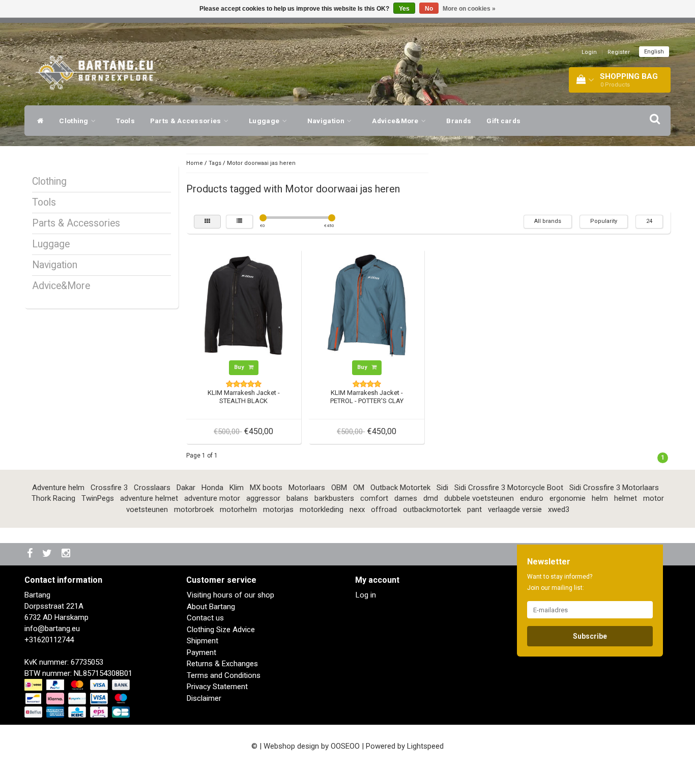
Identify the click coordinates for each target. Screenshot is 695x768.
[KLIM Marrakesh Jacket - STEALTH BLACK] (244, 305)
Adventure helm (58, 487)
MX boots (266, 487)
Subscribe (590, 636)
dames (405, 498)
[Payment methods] (78, 698)
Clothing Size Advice (221, 629)
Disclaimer (204, 698)
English (654, 51)
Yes (404, 8)
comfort (374, 498)
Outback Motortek (400, 487)
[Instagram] (67, 554)
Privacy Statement (217, 686)
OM (358, 487)
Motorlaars (306, 487)
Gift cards (503, 121)
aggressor (263, 498)
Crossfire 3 (109, 487)
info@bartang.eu (52, 628)
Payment (201, 652)
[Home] (37, 120)
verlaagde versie (515, 509)
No (429, 8)
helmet (625, 498)
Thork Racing (53, 498)
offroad (384, 509)
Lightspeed (425, 746)
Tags (215, 163)
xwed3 (558, 509)
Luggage (265, 121)
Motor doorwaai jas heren (261, 163)
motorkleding (321, 509)
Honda (212, 487)
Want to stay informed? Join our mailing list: (559, 582)
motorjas (278, 509)
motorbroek (194, 509)
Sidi (442, 487)
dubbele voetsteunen (479, 498)
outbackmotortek (432, 509)
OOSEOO (345, 746)
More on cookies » (469, 8)
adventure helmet (149, 498)
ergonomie (567, 498)
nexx (357, 509)
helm (600, 498)
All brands (547, 221)
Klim (236, 487)
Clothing (74, 121)
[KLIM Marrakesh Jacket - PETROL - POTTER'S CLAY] (367, 305)
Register (618, 52)
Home (194, 163)
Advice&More (396, 121)
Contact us (205, 617)
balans (297, 498)
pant (474, 509)
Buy (240, 367)
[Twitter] (48, 554)
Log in (366, 595)
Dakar (186, 487)
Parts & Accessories (186, 121)
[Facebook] (31, 554)
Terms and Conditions (223, 675)
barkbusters (334, 498)
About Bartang (211, 606)
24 (649, 221)
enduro (531, 498)
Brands (458, 121)
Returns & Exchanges (222, 663)
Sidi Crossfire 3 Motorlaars (614, 487)
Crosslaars (152, 487)
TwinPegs (97, 498)
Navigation (326, 121)
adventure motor (212, 498)
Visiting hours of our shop (230, 595)
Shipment (202, 640)
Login (589, 52)
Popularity (603, 221)
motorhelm (238, 509)
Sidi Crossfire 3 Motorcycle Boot (508, 487)
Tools (125, 121)
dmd (430, 498)
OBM (339, 487)
